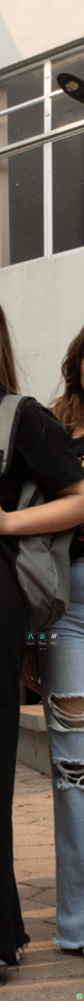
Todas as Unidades (20, 3)
